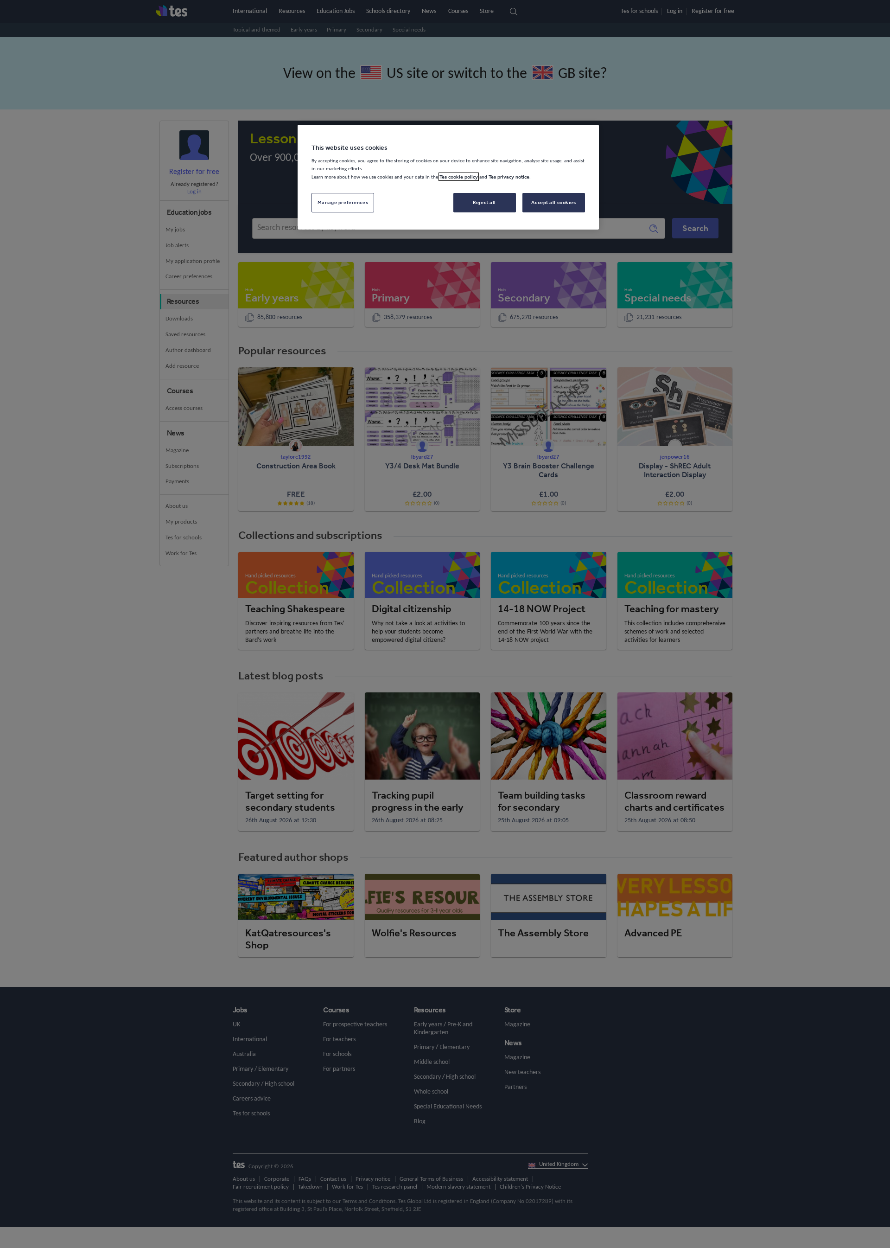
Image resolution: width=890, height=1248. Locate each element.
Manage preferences (343, 202)
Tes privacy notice (509, 176)
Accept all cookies (553, 202)
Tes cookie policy (458, 176)
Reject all (484, 202)
